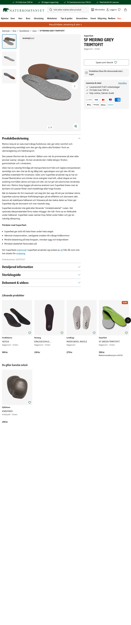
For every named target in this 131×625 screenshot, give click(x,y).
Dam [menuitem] (13, 18)
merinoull (21, 250)
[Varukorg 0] (126, 9)
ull (61, 250)
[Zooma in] (76, 126)
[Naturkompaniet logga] (23, 9)
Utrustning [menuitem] (38, 18)
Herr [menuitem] (20, 18)
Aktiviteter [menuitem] (52, 18)
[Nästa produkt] (128, 320)
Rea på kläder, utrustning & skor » (65, 24)
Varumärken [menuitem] (82, 18)
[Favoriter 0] (120, 9)
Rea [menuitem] (119, 18)
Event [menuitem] (93, 18)
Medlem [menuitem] (111, 18)
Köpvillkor (122, 83)
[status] (50, 127)
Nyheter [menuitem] (5, 18)
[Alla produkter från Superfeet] (29, 38)
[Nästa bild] (75, 86)
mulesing (20, 253)
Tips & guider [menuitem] (67, 18)
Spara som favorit (104, 62)
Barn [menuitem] (28, 18)
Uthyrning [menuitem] (101, 18)
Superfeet (88, 35)
